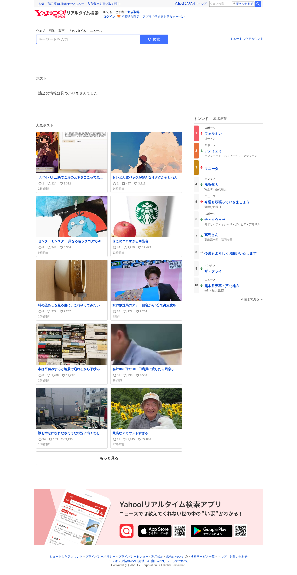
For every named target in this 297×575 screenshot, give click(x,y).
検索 (156, 39)
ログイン (109, 16)
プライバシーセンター (133, 557)
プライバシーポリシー (100, 557)
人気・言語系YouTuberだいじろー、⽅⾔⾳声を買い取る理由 (79, 4)
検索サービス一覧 (202, 557)
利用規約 (157, 557)
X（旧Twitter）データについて (167, 561)
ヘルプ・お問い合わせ (232, 557)
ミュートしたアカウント (246, 38)
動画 (61, 30)
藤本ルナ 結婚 (244, 3)
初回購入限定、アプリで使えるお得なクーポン (153, 16)
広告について (175, 557)
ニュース (96, 30)
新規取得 (133, 12)
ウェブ (40, 30)
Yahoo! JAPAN (185, 3)
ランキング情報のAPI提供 (126, 561)
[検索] (258, 4)
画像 (52, 30)
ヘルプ (202, 3)
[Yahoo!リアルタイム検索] (67, 11)
